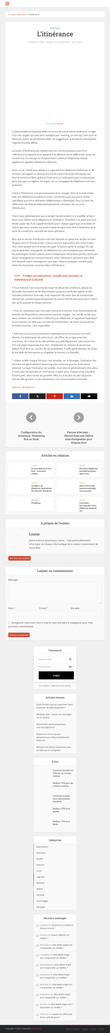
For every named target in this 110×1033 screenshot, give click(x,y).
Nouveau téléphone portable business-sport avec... (88, 471)
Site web (74, 608)
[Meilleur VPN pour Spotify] (44, 811)
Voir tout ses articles (19, 558)
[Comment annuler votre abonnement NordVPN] (44, 799)
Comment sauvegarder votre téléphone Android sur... (88, 507)
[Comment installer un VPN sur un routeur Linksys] (44, 773)
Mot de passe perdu (61, 685)
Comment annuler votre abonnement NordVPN (61, 798)
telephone (29, 387)
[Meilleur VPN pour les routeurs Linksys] (44, 786)
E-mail (43, 608)
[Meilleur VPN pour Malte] (44, 824)
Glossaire (21, 14)
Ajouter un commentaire (58, 42)
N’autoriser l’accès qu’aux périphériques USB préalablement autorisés (52, 737)
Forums (101, 1029)
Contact (93, 1029)
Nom (11, 608)
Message (13, 579)
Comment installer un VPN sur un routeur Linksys (63, 773)
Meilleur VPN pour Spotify (61, 810)
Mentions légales (72, 1029)
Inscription (44, 685)
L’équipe (84, 1029)
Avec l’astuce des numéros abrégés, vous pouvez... (87, 488)
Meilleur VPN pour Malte (61, 823)
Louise (79, 42)
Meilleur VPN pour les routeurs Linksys (63, 784)
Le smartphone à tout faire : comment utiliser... (41, 471)
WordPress (36, 1028)
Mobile (34, 465)
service (17, 387)
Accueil (11, 14)
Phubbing (35, 503)
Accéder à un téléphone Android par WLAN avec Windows (41, 488)
